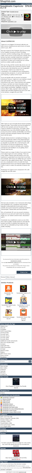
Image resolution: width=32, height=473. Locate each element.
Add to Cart (24, 272)
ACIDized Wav (5, 332)
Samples (3, 421)
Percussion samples (20, 466)
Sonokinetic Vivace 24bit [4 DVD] (11, 412)
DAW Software (11, 464)
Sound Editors (5, 423)
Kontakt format (14, 11)
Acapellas (3, 329)
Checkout (28, 4)
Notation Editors (5, 420)
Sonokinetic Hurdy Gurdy (9, 410)
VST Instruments (5, 424)
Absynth (3, 328)
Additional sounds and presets (9, 341)
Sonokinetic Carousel (8, 397)
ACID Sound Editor (6, 331)
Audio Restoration (6, 347)
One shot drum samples (20, 464)
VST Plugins (4, 426)
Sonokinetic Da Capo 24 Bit (10, 407)
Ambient (3, 344)
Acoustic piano (5, 339)
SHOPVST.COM (22, 472)
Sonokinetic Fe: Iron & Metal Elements (13, 409)
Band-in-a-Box (5, 350)
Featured (3, 369)
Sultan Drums (6, 402)
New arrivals (4, 366)
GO (30, 361)
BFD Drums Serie (6, 353)
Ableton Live (4, 326)
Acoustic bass (5, 334)
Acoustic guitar (5, 337)
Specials (3, 371)
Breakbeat (3, 357)
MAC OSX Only (5, 416)
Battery (3, 352)
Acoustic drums (5, 336)
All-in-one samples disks (7, 342)
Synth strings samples (18, 467)
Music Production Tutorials (8, 418)
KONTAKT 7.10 (12, 21)
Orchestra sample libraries (8, 466)
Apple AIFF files (5, 345)
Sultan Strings (6, 400)
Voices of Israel (6, 399)
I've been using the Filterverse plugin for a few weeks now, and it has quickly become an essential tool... (16, 443)
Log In (23, 4)
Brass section (4, 355)
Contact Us (4, 374)
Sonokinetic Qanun (7, 404)
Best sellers (4, 368)
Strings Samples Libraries (8, 467)
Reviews (3, 373)
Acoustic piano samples (4, 464)
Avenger (3, 349)
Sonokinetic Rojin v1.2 (8, 405)
